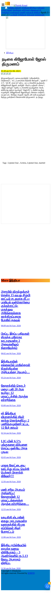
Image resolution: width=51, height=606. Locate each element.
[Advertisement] (25, 133)
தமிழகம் (40, 8)
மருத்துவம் (14, 12)
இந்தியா (33, 8)
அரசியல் (25, 8)
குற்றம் (4, 10)
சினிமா (37, 12)
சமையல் (29, 12)
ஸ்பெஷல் (30, 15)
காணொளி (39, 15)
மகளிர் (23, 12)
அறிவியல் (22, 15)
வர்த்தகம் (26, 10)
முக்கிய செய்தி (14, 8)
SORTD (31, 573)
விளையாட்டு (35, 10)
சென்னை (17, 10)
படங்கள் (13, 15)
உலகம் (9, 10)
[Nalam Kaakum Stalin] (25, 48)
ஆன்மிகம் (5, 12)
